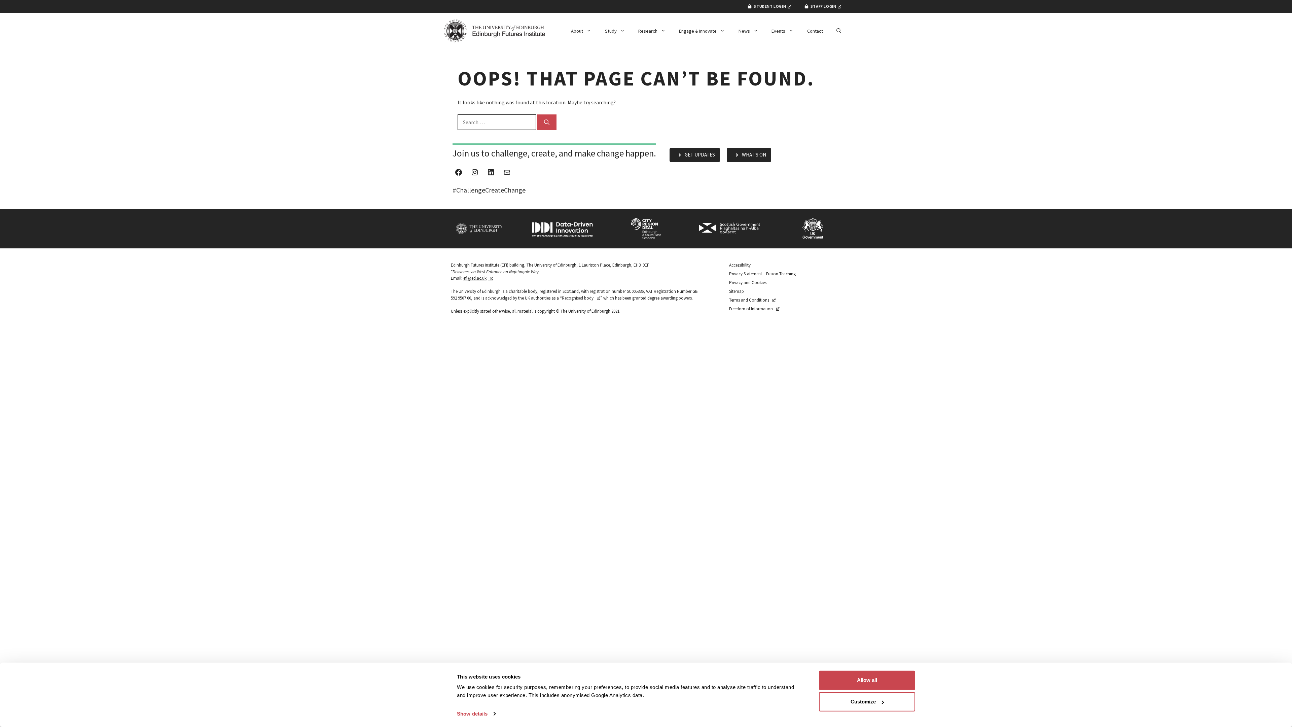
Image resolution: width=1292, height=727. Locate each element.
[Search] (547, 122)
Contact (815, 31)
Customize (863, 701)
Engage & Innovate (698, 31)
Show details (472, 714)
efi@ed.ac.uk (475, 278)
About (577, 31)
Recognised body (578, 298)
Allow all (867, 680)
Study (611, 31)
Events (778, 31)
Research (647, 31)
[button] (839, 31)
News (744, 31)
